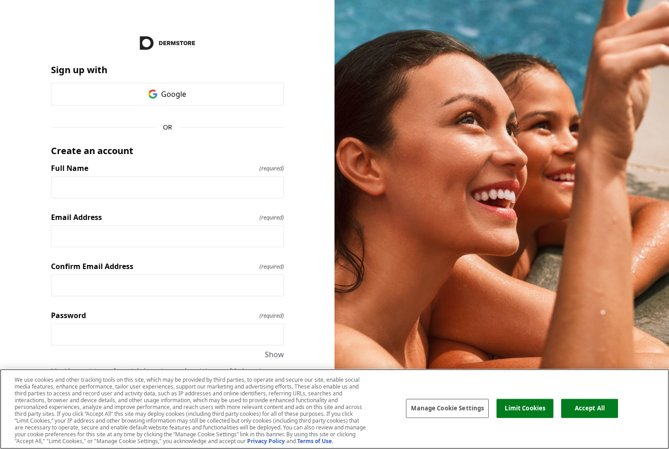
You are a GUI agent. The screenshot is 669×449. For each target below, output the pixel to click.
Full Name (167, 168)
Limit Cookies (525, 408)
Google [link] (173, 94)
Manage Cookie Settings (447, 408)
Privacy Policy (266, 441)
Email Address (167, 217)
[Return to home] (167, 43)
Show (274, 354)
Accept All (590, 408)
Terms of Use (314, 441)
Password (167, 315)
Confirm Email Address (167, 266)
